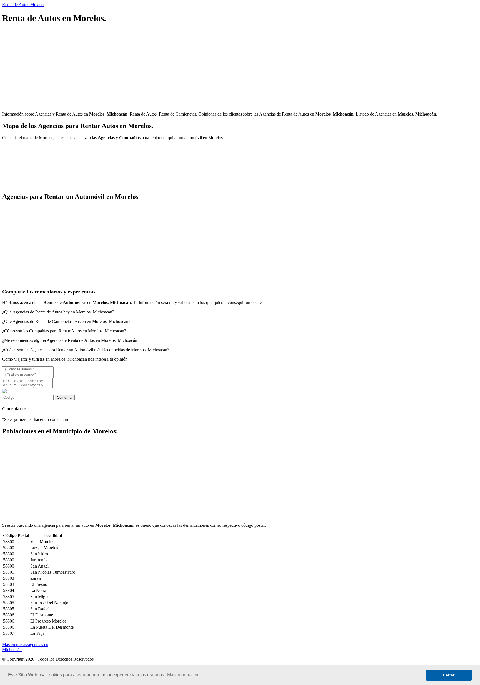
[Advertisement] (169, 68)
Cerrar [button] (448, 675)
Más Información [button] (183, 675)
